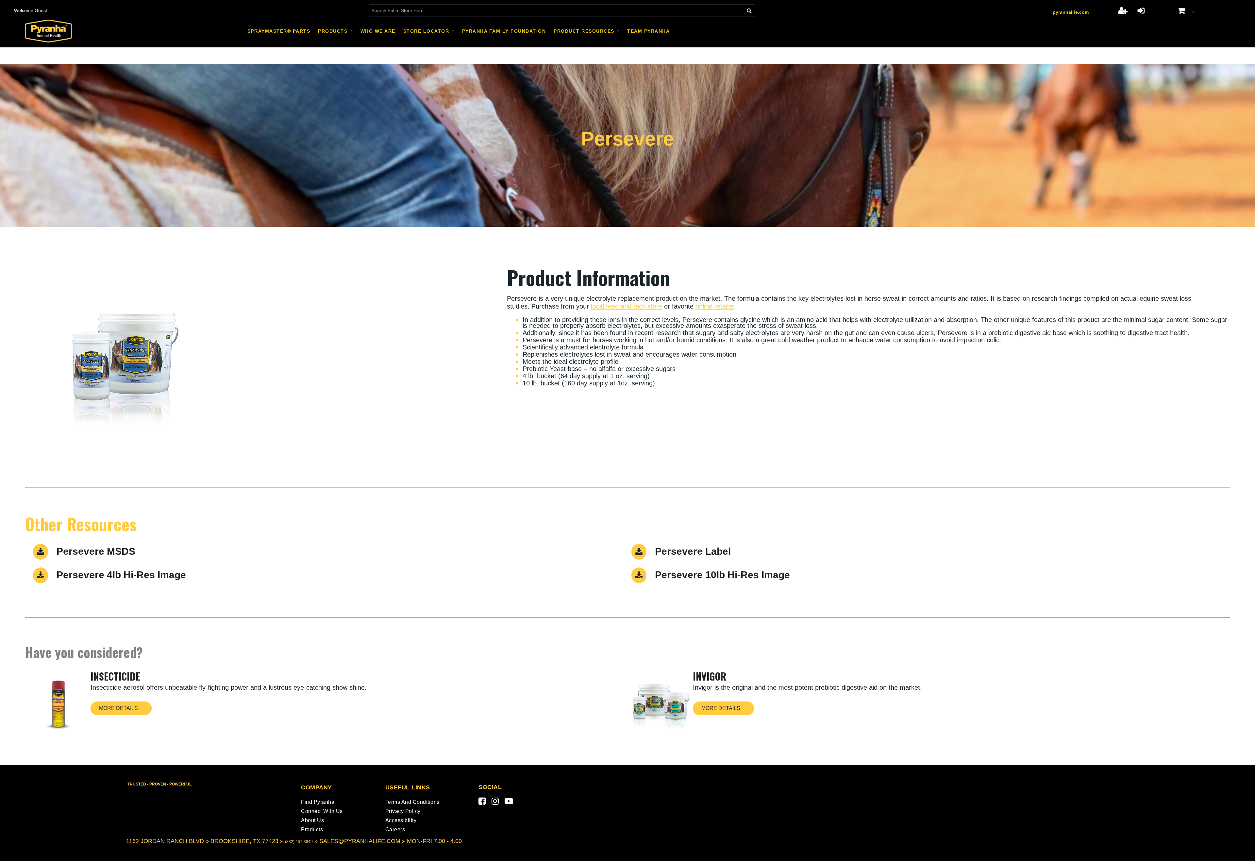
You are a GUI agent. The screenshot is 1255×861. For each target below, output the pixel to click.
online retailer (714, 306)
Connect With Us (322, 811)
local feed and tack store (626, 306)
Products (312, 829)
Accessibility (401, 820)
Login (1141, 10)
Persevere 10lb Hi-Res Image (722, 574)
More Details (118, 708)
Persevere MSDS (96, 551)
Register (1123, 10)
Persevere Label (693, 551)
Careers (395, 829)
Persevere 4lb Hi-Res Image (121, 574)
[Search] (749, 10)
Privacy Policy (403, 811)
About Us (312, 820)
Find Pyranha (317, 802)
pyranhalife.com (1071, 12)
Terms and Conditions (412, 802)
